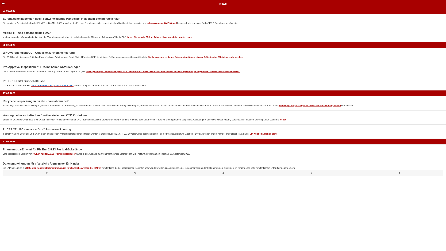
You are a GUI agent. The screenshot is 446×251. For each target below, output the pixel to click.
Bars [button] (3, 3)
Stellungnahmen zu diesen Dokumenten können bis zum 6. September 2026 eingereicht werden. (195, 57)
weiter (283, 120)
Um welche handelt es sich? (263, 134)
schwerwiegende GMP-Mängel (162, 23)
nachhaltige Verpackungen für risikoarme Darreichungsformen (310, 105)
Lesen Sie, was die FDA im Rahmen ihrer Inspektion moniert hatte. (159, 37)
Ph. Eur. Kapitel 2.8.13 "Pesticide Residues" (54, 154)
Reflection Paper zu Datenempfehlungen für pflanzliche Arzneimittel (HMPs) (63, 168)
